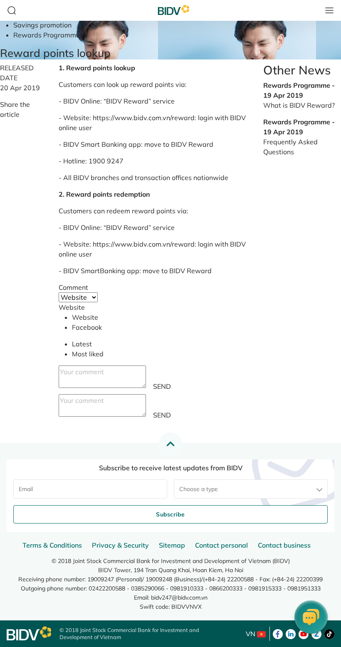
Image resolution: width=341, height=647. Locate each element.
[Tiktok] (329, 633)
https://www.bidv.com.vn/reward (144, 118)
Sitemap (172, 545)
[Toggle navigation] (329, 10)
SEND (162, 386)
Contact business (284, 545)
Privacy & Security (120, 545)
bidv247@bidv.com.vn (179, 597)
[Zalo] (316, 633)
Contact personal (221, 545)
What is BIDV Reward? (299, 105)
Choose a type (198, 489)
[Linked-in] (291, 633)
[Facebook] (278, 633)
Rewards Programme (46, 35)
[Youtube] (304, 633)
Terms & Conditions (52, 545)
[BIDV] (29, 633)
